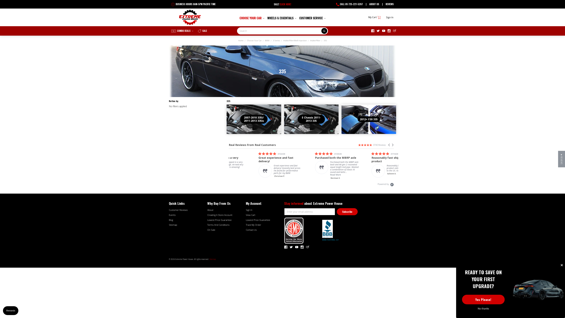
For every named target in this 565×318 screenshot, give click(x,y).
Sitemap (173, 224)
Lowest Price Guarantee (219, 219)
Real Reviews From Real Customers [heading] (252, 145)
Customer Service (311, 18)
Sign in (389, 17)
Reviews (390, 4)
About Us (374, 4)
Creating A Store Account (219, 214)
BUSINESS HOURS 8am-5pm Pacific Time (195, 4)
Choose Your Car (251, 18)
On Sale (211, 229)
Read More (305, 174)
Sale (204, 31)
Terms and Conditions (218, 224)
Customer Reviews (178, 209)
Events (172, 214)
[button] (389, 145)
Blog (171, 219)
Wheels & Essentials (280, 18)
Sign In (249, 209)
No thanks (483, 308)
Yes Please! (483, 299)
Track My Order (253, 224)
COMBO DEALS (183, 31)
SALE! (282, 4)
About (210, 209)
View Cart (250, 214)
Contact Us (251, 229)
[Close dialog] (562, 265)
